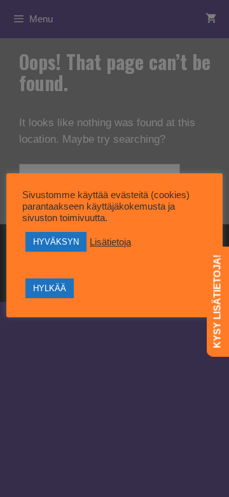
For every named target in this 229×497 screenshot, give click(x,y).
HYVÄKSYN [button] (56, 242)
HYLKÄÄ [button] (49, 288)
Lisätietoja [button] (110, 242)
